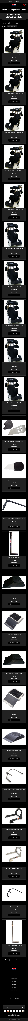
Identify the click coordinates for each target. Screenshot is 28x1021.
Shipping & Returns (13, 998)
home (14, 973)
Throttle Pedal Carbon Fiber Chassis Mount (14, 519)
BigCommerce (23, 1018)
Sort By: (4, 26)
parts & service (14, 976)
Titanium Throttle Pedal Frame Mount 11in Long (14, 790)
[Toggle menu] (4, 5)
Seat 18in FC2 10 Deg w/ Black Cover (14, 248)
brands (14, 984)
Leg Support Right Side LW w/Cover (14, 480)
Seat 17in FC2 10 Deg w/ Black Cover (14, 287)
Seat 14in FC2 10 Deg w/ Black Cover (14, 403)
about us (14, 987)
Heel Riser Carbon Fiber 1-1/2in (14, 596)
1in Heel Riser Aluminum (14, 712)
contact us (14, 990)
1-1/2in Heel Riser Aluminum (14, 635)
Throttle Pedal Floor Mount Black (14, 829)
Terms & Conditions (14, 996)
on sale (14, 981)
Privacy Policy (14, 993)
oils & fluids (14, 979)
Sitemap (18, 1019)
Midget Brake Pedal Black (14, 557)
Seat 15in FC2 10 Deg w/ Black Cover (14, 364)
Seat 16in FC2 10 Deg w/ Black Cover (14, 325)
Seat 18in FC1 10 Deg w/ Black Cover (14, 55)
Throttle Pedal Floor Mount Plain (14, 868)
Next (17, 23)
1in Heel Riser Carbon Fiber (14, 750)
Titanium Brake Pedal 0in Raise (14, 945)
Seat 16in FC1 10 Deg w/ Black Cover (14, 132)
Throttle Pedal (14, 907)
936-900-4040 (15, 1)
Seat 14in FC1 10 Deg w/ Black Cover (14, 209)
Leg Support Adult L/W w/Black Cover (14, 441)
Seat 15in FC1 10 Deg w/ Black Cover (14, 171)
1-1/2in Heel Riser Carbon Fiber (14, 673)
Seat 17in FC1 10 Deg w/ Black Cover (14, 93)
